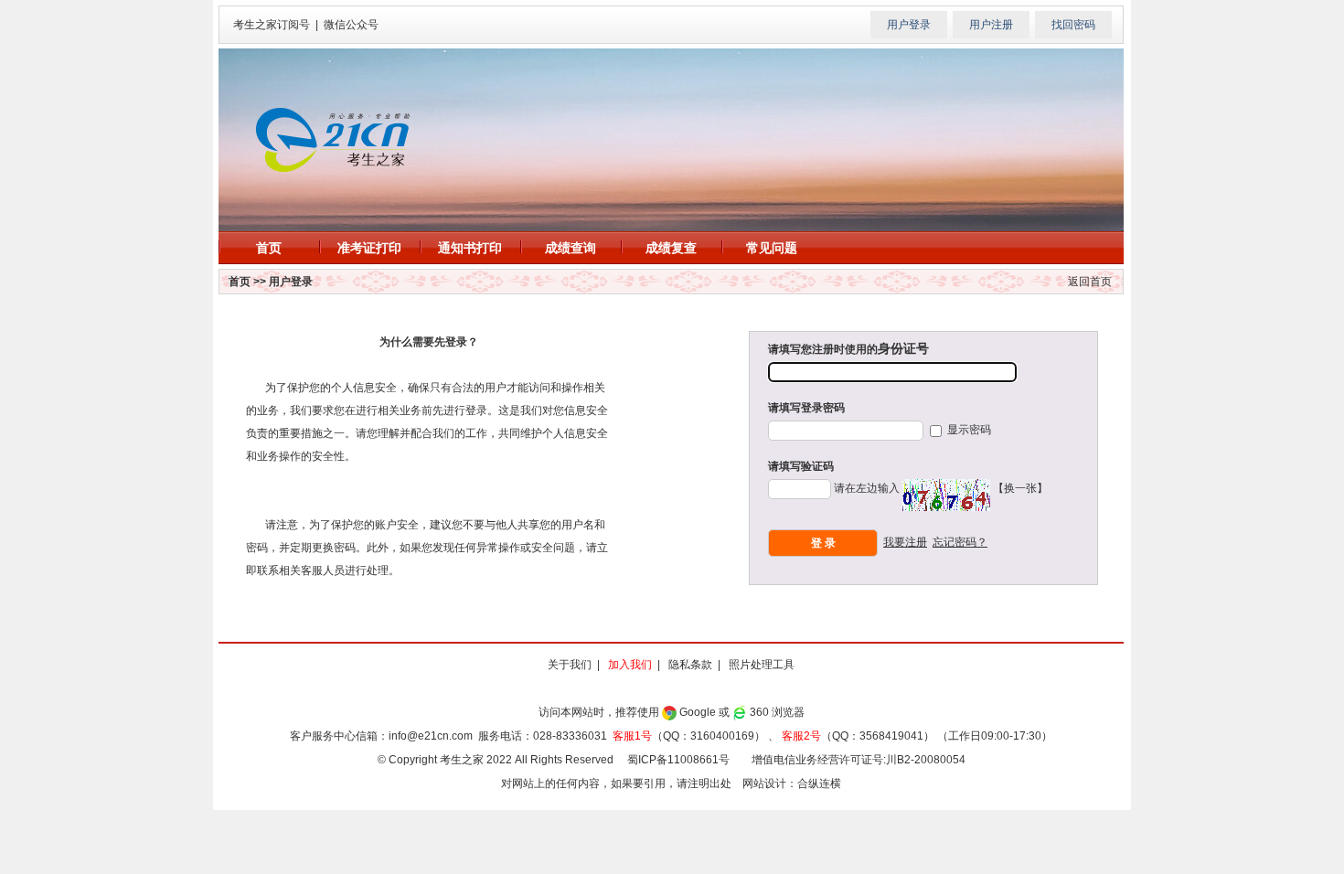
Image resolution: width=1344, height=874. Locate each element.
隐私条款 (690, 664)
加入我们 (630, 664)
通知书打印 (470, 247)
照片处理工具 (762, 664)
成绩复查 (671, 247)
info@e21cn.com (431, 736)
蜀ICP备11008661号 (678, 759)
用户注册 (991, 24)
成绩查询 (570, 247)
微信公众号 (351, 24)
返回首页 (1090, 281)
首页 (269, 247)
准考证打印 (369, 247)
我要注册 (905, 542)
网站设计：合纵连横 (791, 783)
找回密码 (1073, 24)
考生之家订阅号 (271, 24)
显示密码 (967, 429)
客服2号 (801, 736)
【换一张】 (1020, 488)
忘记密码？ (960, 542)
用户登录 (909, 24)
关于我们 (570, 664)
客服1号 (632, 736)
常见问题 (771, 247)
